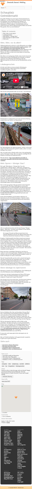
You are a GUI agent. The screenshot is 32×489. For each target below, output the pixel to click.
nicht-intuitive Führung (8, 191)
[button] (7, 376)
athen (5, 454)
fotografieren (11, 366)
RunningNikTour (9, 477)
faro (5, 455)
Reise (18, 438)
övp (6, 366)
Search (2, 7)
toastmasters (7, 449)
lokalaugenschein (20, 366)
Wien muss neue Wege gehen (9, 346)
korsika (6, 451)
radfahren (27, 363)
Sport (19, 440)
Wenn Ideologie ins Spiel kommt (11, 37)
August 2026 (7, 431)
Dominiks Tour (8, 475)
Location (5, 412)
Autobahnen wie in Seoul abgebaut (11, 48)
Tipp (18, 441)
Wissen (19, 443)
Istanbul (19, 465)
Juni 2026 (7, 434)
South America (21, 462)
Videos (19, 480)
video (9, 363)
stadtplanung (15, 363)
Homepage (7, 472)
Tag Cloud (7, 463)
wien (3, 366)
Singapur (20, 455)
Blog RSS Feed (8, 479)
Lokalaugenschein (7, 35)
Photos (19, 479)
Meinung (19, 434)
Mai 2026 (7, 435)
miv (5, 458)
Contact (19, 474)
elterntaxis (7, 460)
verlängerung (8, 462)
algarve (6, 457)
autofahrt (22, 363)
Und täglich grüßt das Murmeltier (10, 345)
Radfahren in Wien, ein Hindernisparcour (12, 349)
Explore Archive (9, 444)
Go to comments (7, 416)
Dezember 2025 (8, 443)
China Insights (21, 466)
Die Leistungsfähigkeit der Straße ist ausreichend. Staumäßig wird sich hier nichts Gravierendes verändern (14, 159)
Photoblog (7, 474)
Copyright (20, 482)
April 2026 (7, 437)
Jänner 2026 (7, 441)
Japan (19, 463)
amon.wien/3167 (6, 381)
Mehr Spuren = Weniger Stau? (10, 36)
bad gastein (7, 452)
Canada (19, 468)
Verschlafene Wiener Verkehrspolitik (11, 347)
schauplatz (4, 363)
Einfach (19, 432)
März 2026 (7, 438)
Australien (20, 457)
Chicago (19, 460)
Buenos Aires (21, 452)
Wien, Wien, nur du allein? (9, 33)
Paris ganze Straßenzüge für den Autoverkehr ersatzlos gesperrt (15, 46)
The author (20, 472)
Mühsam (19, 435)
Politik (8, 422)
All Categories (21, 444)
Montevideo (20, 451)
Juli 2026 (6, 432)
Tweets (19, 475)
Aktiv (19, 431)
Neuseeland (20, 458)
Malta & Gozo (21, 449)
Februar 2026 (8, 440)
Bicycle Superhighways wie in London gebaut (12, 49)
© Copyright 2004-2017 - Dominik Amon (16, 487)
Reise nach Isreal (22, 454)
